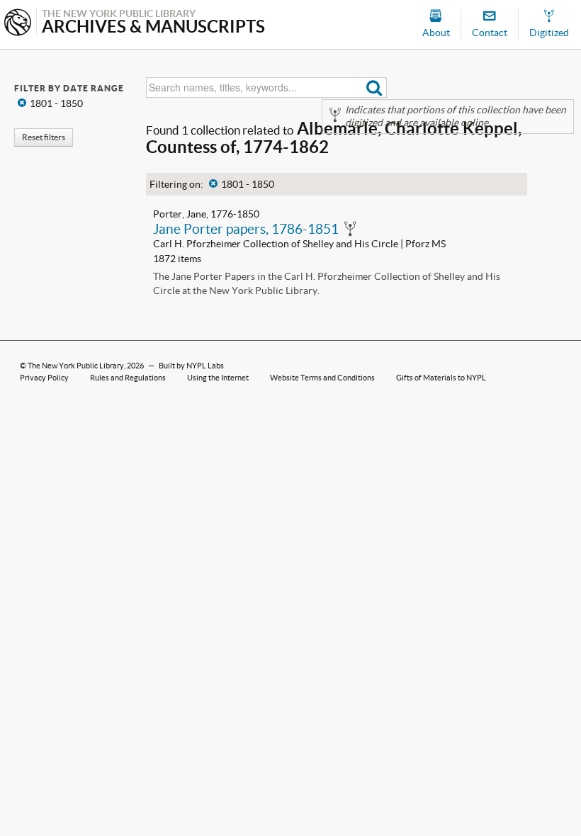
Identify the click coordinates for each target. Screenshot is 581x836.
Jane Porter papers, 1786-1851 (246, 229)
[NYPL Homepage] (17, 24)
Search (374, 87)
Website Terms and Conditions (322, 377)
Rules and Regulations (128, 377)
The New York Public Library (76, 365)
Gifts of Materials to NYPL (441, 377)
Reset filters (43, 137)
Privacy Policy (44, 377)
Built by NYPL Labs (191, 365)
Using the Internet (218, 377)
